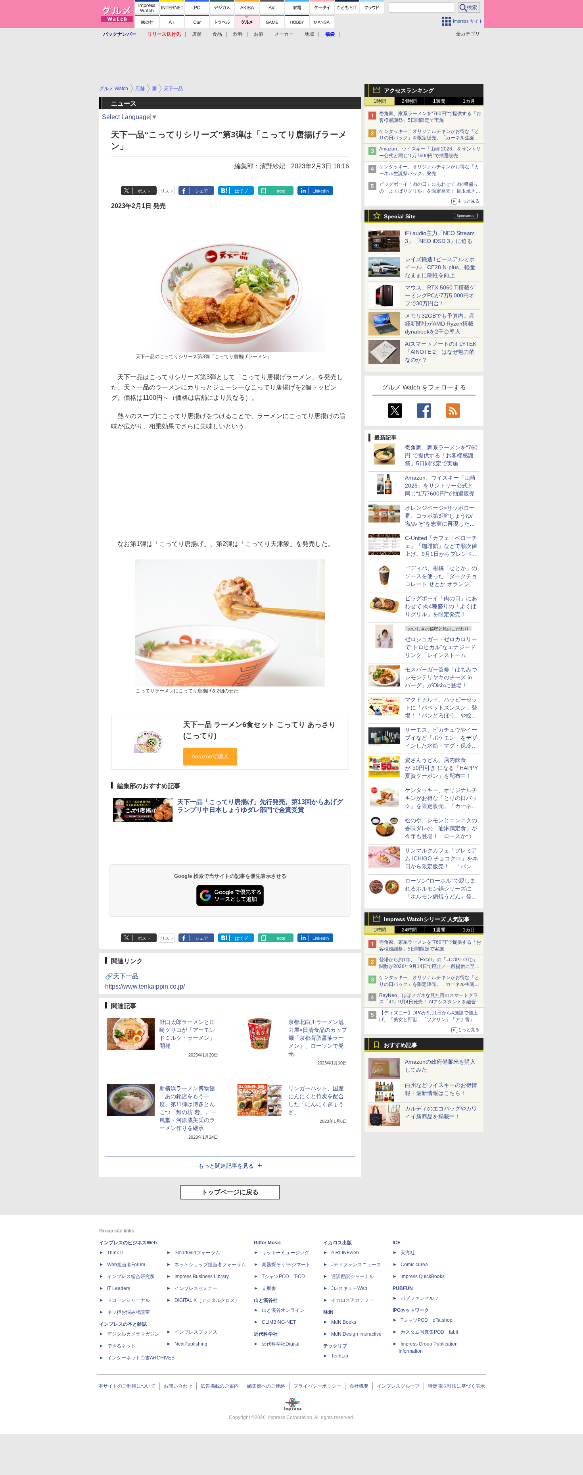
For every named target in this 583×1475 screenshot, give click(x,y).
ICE (397, 1243)
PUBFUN (403, 1288)
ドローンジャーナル (128, 1300)
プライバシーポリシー (317, 1386)
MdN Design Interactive (356, 1334)
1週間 (439, 101)
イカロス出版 (337, 1243)
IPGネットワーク (411, 1310)
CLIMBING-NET (279, 1322)
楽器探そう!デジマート (286, 1264)
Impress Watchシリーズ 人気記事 (427, 919)
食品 (217, 34)
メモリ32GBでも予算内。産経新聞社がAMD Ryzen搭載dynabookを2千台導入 (440, 323)
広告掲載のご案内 (220, 1386)
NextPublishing (191, 1344)
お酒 (258, 34)
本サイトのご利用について (126, 1386)
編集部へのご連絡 (266, 1386)
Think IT (115, 1252)
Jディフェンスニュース (356, 1264)
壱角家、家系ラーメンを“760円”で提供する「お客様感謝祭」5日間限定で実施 (441, 455)
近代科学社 (266, 1334)
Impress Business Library (202, 1276)
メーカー (283, 34)
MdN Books (343, 1322)
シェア (201, 191)
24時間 (409, 101)
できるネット (121, 1346)
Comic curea (414, 1264)
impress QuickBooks (423, 1276)
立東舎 (269, 1288)
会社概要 (358, 1386)
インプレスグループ (398, 1386)
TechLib (339, 1356)
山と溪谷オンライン (283, 1310)
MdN (328, 1312)
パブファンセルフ (420, 1298)
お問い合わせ (178, 1386)
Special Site (400, 216)
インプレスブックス (196, 1332)
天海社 (408, 1252)
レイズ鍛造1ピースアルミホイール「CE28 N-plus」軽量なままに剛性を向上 (440, 267)
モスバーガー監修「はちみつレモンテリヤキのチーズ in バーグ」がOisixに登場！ (441, 677)
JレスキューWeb (349, 1288)
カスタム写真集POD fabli (429, 1332)
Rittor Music (267, 1243)
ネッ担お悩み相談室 (128, 1312)
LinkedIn (321, 191)
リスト (167, 191)
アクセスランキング (409, 90)
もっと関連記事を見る (226, 1166)
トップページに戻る (230, 1192)
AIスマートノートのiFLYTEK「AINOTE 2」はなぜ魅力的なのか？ (440, 352)
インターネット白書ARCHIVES (141, 1358)
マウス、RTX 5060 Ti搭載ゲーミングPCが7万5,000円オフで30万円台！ (440, 295)
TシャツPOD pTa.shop (427, 1320)
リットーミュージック (285, 1252)
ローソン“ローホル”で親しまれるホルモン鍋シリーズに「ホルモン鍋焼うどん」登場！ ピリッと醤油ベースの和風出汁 (441, 896)
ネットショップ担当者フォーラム (210, 1264)
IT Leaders (118, 1288)
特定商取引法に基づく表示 (456, 1386)
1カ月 (469, 101)
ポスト (144, 191)
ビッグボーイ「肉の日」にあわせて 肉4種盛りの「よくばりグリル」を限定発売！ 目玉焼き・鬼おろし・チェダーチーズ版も (429, 191)
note (281, 191)
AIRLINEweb (345, 1252)
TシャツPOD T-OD (283, 1276)
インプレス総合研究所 (131, 1276)
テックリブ (335, 1346)
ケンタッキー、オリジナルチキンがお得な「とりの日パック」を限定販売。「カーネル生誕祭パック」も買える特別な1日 (429, 138)
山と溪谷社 (266, 1300)
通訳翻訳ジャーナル (352, 1276)
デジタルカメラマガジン (133, 1334)
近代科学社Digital (280, 1344)
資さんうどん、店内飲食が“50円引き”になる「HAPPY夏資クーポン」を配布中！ (441, 768)
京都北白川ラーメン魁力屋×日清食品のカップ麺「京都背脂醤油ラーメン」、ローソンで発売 (317, 1038)
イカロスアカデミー (352, 1300)
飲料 (238, 34)
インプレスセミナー (196, 1288)
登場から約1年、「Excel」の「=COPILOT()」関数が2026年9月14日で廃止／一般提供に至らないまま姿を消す (429, 966)
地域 (309, 34)
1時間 (380, 101)
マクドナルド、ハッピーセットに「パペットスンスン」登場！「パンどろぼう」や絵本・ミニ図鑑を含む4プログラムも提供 (441, 715)
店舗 (196, 34)
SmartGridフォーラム (197, 1252)
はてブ (241, 191)
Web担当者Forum (126, 1264)
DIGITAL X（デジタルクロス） (207, 1300)
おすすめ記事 (400, 1045)
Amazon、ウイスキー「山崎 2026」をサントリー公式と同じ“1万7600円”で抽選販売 (440, 485)
